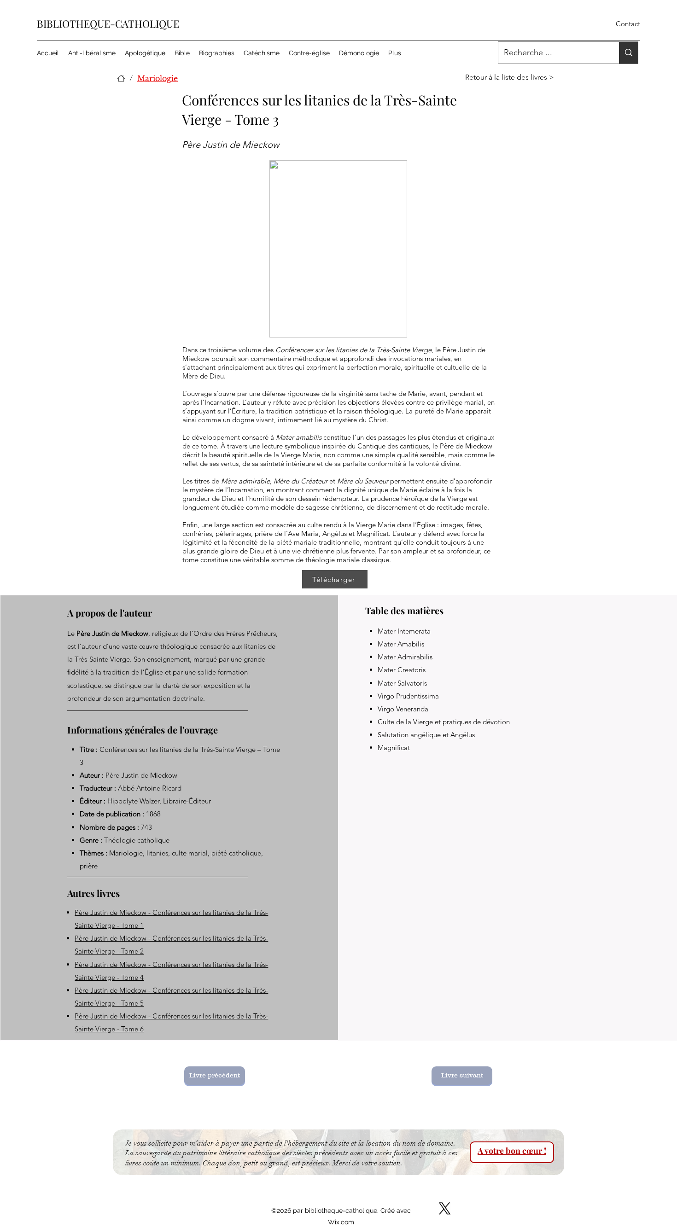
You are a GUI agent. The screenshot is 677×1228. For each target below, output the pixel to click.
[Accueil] (121, 78)
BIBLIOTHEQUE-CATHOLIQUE (108, 23)
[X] (444, 1208)
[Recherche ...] (628, 53)
